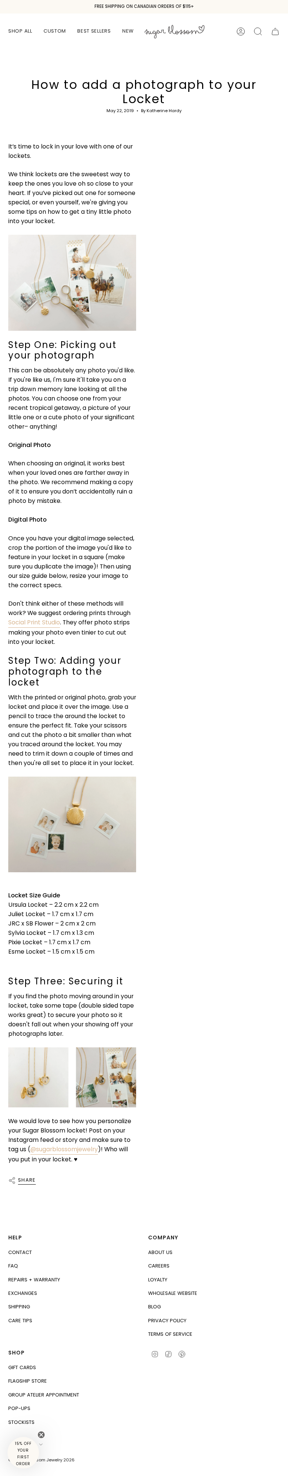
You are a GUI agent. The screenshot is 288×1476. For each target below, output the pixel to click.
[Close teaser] (41, 1434)
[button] (20, 31)
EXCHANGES (22, 1293)
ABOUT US (160, 1252)
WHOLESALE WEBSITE (172, 1293)
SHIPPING (19, 1306)
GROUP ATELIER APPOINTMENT (43, 1394)
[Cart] (275, 31)
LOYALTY (157, 1279)
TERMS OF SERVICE (170, 1334)
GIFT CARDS (22, 1367)
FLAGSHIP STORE (27, 1380)
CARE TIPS (20, 1320)
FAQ (13, 1265)
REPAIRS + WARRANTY (34, 1279)
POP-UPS (19, 1408)
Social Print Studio (34, 622)
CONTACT (20, 1252)
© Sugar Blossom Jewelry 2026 (41, 1460)
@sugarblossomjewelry (64, 1149)
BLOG (154, 1306)
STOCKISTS (21, 1422)
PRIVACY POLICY (167, 1320)
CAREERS (159, 1265)
